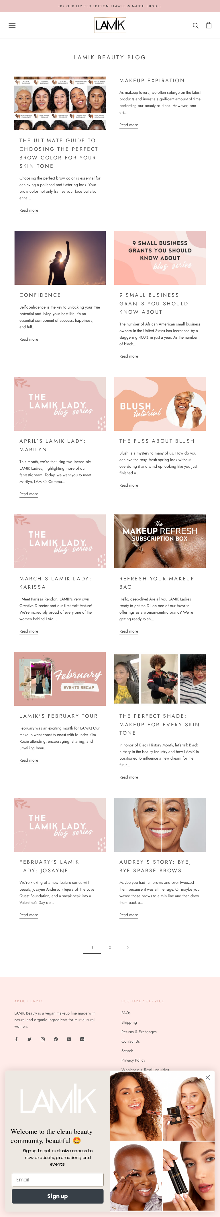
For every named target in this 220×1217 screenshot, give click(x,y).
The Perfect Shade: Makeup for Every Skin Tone (159, 724)
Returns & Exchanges (139, 1032)
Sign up (57, 1196)
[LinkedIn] (82, 1038)
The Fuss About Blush (157, 441)
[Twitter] (30, 1038)
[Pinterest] (56, 1038)
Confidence (40, 295)
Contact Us (130, 1041)
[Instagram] (43, 1038)
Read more (28, 210)
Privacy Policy (133, 1060)
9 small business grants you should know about (153, 303)
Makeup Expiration (152, 80)
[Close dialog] (208, 1077)
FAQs (126, 1013)
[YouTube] (69, 1038)
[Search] (196, 25)
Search (127, 1051)
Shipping (129, 1022)
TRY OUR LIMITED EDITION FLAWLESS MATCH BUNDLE (110, 6)
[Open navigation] (12, 25)
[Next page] (128, 947)
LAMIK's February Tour (58, 716)
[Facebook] (16, 1038)
